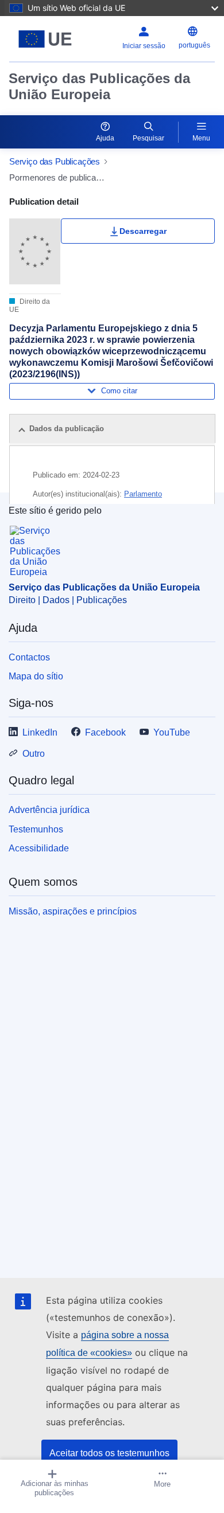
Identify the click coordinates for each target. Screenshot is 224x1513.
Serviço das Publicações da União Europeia (99, 86)
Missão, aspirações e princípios (73, 911)
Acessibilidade (39, 848)
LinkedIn (39, 732)
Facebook (105, 732)
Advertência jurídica (49, 810)
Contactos (29, 657)
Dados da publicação (66, 428)
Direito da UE (29, 306)
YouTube (171, 732)
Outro (33, 754)
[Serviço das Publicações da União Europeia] (45, 39)
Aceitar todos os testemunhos (109, 1453)
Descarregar (143, 231)
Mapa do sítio (36, 676)
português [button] (194, 45)
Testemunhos (36, 829)
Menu (201, 138)
